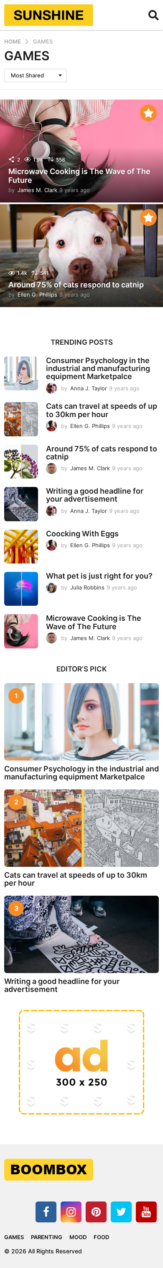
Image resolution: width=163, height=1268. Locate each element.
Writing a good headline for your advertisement (94, 495)
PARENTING (46, 1237)
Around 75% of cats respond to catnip (76, 284)
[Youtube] (146, 1211)
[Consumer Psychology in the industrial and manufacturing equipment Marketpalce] (21, 373)
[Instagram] (71, 1211)
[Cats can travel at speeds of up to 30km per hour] (21, 419)
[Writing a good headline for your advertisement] (21, 504)
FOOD (101, 1237)
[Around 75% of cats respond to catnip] (21, 462)
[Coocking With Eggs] (21, 547)
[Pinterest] (96, 1211)
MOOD (78, 1237)
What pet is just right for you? (99, 575)
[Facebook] (46, 1211)
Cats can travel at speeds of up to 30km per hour (101, 410)
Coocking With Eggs (82, 533)
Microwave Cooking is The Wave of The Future (79, 176)
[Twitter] (121, 1211)
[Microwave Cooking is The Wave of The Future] (21, 631)
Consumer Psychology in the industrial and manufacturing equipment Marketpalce (98, 368)
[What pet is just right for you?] (21, 589)
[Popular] (148, 113)
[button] (153, 15)
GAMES (14, 1237)
